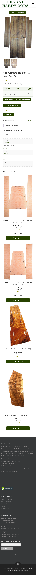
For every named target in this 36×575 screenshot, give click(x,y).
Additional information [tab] (11, 125)
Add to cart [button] (18, 233)
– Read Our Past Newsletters (10, 555)
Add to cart (8, 114)
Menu (32, 3)
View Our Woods (6, 501)
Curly (4, 159)
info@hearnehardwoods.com (10, 528)
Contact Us (4, 504)
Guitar (21, 121)
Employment (5, 508)
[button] (30, 18)
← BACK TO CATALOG (17, 12)
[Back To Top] (18, 564)
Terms (3, 506)
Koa (4, 137)
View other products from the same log (17, 99)
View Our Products (6, 499)
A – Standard (6, 142)
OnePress (11, 570)
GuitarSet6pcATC (27, 121)
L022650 (5, 154)
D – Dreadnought (7, 165)
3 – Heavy (5, 148)
